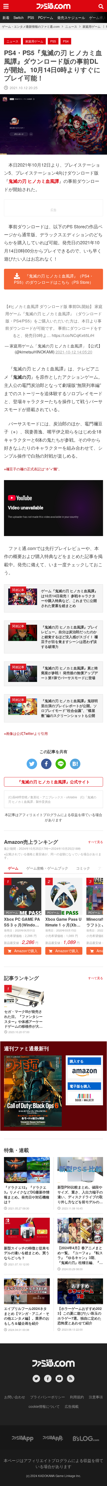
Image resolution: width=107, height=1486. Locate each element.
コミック (83, 868)
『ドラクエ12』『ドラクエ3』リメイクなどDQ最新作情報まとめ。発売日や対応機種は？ (27, 1194)
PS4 (66, 41)
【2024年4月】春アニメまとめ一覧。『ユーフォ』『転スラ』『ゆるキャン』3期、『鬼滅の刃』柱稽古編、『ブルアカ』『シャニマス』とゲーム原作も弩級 (80, 1255)
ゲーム (13, 868)
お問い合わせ (14, 1396)
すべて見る (95, 842)
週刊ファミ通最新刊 (26, 1048)
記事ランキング (21, 977)
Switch (18, 17)
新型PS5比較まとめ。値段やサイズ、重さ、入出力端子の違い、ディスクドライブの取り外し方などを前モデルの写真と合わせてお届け (80, 1194)
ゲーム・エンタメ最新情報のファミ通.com (31, 26)
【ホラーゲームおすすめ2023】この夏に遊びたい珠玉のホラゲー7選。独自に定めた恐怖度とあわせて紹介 (79, 1316)
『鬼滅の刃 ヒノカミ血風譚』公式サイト (53, 782)
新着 (5, 17)
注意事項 (96, 1396)
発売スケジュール (71, 17)
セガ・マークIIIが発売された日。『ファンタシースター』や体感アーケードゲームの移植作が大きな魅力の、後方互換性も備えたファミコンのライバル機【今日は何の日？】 (23, 1019)
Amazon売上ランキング (31, 841)
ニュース (71, 26)
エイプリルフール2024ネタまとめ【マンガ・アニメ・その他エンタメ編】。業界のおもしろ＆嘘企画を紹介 (26, 1316)
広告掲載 (72, 1406)
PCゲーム (45, 17)
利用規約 (77, 1396)
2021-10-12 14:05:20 (73, 352)
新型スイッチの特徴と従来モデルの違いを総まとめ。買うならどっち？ (26, 1253)
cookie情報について (44, 1406)
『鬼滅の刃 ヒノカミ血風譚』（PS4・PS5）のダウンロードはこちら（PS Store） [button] (53, 279)
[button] (84, 1072)
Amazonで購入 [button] (25, 950)
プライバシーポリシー (47, 1396)
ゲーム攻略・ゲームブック (47, 868)
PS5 (31, 17)
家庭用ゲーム (92, 26)
